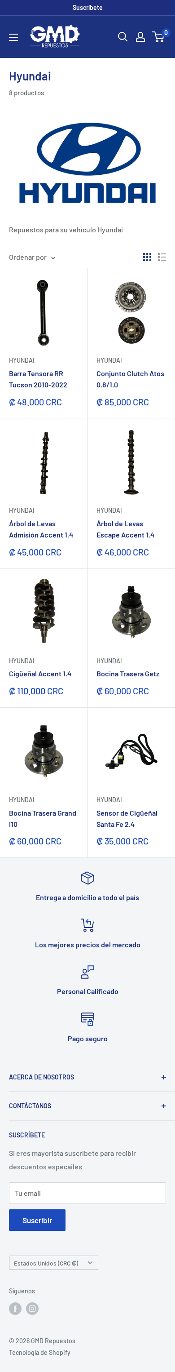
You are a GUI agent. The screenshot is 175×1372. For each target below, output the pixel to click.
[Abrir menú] (13, 37)
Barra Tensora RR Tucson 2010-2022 (38, 379)
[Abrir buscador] (123, 37)
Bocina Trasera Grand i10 (42, 818)
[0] (158, 36)
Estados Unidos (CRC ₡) (46, 1263)
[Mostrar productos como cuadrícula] (147, 257)
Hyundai (22, 360)
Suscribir (37, 1220)
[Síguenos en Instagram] (32, 1308)
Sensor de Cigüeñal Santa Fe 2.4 (127, 818)
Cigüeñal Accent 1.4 (40, 673)
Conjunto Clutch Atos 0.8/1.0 (130, 379)
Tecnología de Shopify (39, 1352)
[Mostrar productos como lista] (162, 257)
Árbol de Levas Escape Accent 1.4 (125, 529)
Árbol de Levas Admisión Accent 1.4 (41, 529)
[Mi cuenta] (140, 37)
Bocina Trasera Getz (127, 673)
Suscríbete (88, 7)
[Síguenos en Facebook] (15, 1308)
